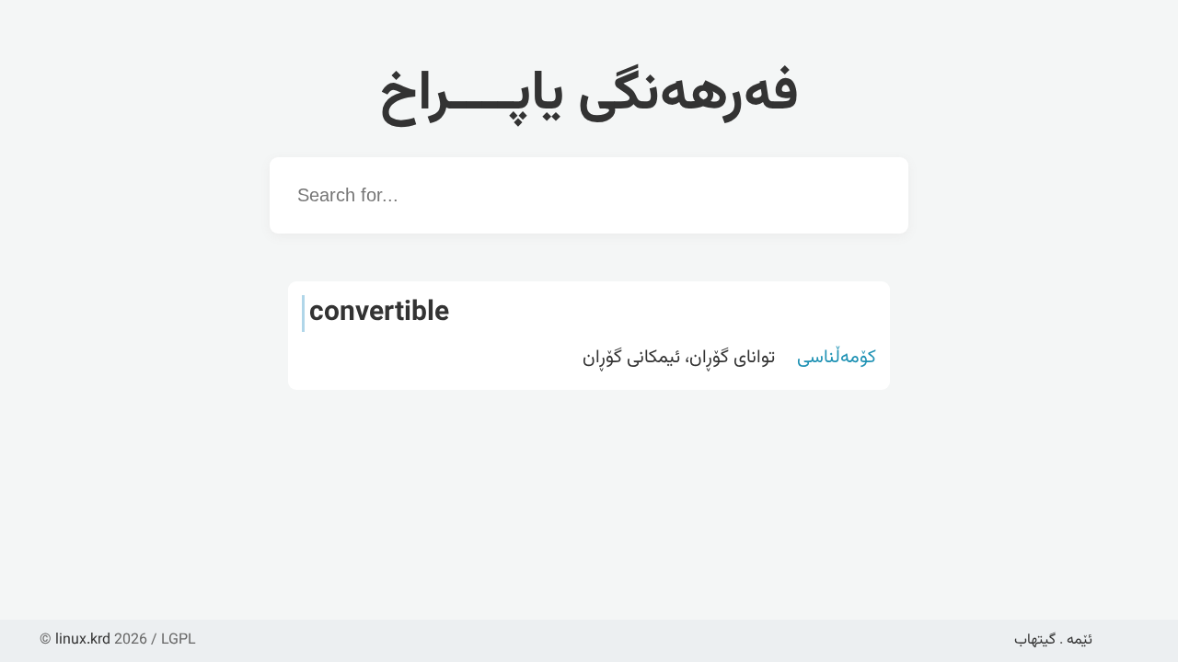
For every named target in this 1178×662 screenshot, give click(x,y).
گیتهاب (1035, 640)
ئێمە (1079, 640)
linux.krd (82, 640)
